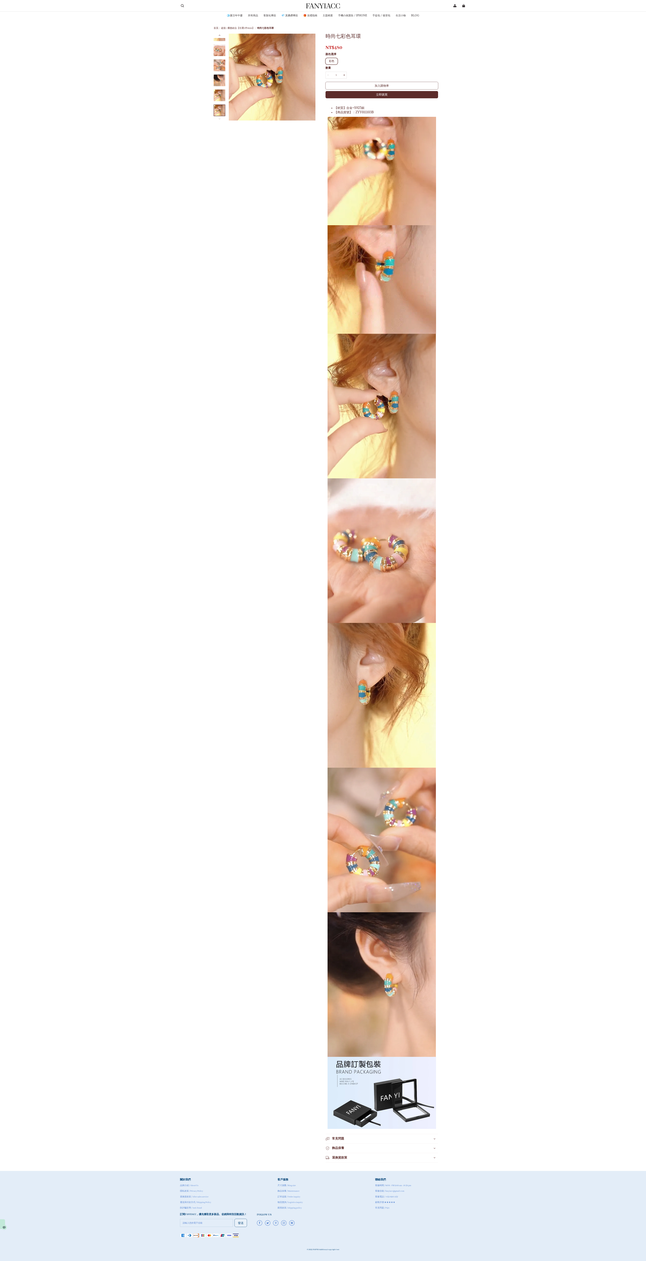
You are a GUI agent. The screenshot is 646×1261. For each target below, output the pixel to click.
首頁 (216, 28)
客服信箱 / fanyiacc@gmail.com (389, 1191)
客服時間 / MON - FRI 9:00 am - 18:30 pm (393, 1185)
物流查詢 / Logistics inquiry (290, 1202)
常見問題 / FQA (382, 1208)
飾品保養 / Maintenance (288, 1191)
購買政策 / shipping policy (290, 1208)
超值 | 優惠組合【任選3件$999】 (238, 28)
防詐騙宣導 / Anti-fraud (191, 1208)
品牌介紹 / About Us (189, 1185)
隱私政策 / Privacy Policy (191, 1191)
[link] (235, 16)
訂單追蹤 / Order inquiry (289, 1197)
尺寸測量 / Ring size (287, 1185)
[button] (182, 5)
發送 (241, 1223)
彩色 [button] (331, 61)
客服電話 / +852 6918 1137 (386, 1197)
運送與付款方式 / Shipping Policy (195, 1202)
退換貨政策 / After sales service (194, 1197)
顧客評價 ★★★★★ (385, 1202)
